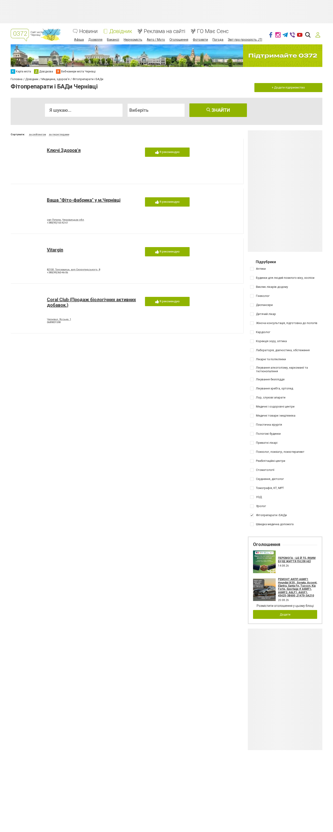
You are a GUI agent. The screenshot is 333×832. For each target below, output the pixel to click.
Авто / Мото (156, 39)
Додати (285, 614)
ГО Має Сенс (213, 31)
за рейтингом (37, 134)
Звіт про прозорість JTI (245, 39)
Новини (88, 31)
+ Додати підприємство (288, 87)
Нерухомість (133, 39)
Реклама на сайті (164, 31)
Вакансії (113, 39)
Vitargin (55, 250)
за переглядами (59, 134)
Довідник (120, 31)
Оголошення (178, 39)
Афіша (79, 39)
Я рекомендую (169, 152)
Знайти (220, 110)
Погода (217, 39)
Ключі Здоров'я (64, 150)
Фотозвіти (200, 39)
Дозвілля (95, 39)
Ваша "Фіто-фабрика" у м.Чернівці (84, 200)
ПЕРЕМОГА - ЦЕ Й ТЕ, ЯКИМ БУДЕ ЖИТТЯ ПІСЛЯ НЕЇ (297, 559)
